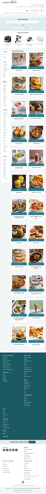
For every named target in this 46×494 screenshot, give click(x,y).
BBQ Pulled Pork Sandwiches (36, 118)
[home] (23, 482)
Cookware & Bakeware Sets (8, 369)
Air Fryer (25, 396)
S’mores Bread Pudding (19, 94)
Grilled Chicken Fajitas (19, 266)
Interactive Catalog (6, 427)
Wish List (34, 6)
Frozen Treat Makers (28, 402)
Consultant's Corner (6, 472)
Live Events (35, 13)
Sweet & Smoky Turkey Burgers (19, 344)
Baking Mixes (26, 381)
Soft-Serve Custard (18, 143)
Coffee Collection (6, 424)
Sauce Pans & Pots (6, 366)
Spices (25, 392)
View (19, 67)
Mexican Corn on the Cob (36, 192)
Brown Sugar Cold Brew (36, 167)
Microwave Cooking (27, 367)
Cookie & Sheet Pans (7, 360)
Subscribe (32, 442)
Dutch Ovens (5, 362)
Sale (3, 410)
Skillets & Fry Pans (6, 367)
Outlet (4, 416)
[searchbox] (23, 22)
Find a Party (5, 466)
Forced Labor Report (36, 488)
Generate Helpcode (27, 479)
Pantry (25, 379)
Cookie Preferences (28, 490)
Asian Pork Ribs (36, 242)
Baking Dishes (5, 357)
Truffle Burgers (19, 242)
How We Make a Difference (29, 453)
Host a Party (5, 464)
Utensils (25, 374)
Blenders (25, 398)
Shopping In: (39, 6)
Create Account (22, 6)
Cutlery (25, 362)
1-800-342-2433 (27, 472)
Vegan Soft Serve (19, 70)
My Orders (27, 6)
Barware (4, 374)
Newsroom (26, 451)
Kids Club (4, 422)
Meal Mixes (26, 388)
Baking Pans (5, 359)
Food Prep (26, 364)
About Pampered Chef (28, 449)
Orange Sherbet (19, 192)
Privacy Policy (9, 488)
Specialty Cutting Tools (28, 371)
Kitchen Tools (27, 355)
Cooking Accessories (28, 360)
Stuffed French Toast (36, 70)
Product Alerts (26, 468)
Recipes (5, 430)
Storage (25, 372)
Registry (31, 6)
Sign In (17, 6)
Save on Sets (5, 414)
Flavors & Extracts (27, 386)
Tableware (5, 379)
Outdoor (4, 376)
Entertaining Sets (6, 381)
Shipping (25, 466)
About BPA (29, 488)
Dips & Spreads (27, 385)
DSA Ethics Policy (27, 456)
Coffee (25, 400)
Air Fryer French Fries (36, 344)
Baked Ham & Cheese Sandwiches (36, 94)
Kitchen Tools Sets (27, 376)
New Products (5, 420)
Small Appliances (28, 395)
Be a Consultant (29, 13)
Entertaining (6, 372)
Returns (25, 464)
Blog (4, 433)
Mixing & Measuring (27, 369)
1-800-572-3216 (27, 474)
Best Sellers (5, 426)
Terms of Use (14, 488)
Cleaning (25, 359)
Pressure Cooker (27, 405)
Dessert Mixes (26, 383)
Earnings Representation (19, 490)
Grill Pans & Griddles (6, 364)
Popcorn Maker (27, 403)
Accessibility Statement (22, 488)
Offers (4, 412)
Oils (24, 390)
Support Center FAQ (27, 470)
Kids (24, 366)
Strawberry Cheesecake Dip (19, 118)
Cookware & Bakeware (8, 355)
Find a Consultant (6, 470)
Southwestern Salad (19, 167)
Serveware (5, 377)
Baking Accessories (27, 357)
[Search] (42, 10)
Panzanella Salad (36, 143)
